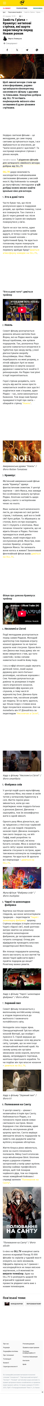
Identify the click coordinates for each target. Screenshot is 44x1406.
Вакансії (6, 1363)
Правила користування (31, 1347)
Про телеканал (8, 1355)
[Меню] (4, 3)
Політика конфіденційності (29, 1352)
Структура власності (10, 1366)
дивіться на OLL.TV (15, 1065)
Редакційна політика (10, 1351)
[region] (22, 1400)
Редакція (6, 1347)
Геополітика (21, 8)
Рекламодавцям (28, 1344)
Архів (24, 1364)
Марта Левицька (15, 39)
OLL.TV (6, 172)
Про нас (6, 1344)
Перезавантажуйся (15, 12)
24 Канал (6, 8)
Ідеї (4, 12)
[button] (7, 50)
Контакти (26, 1360)
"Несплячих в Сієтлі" (27, 713)
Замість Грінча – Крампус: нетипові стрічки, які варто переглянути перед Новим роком (32, 12)
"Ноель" (26, 403)
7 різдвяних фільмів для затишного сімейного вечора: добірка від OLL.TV (21, 162)
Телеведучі (7, 1359)
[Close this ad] (42, 1392)
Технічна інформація (30, 1357)
